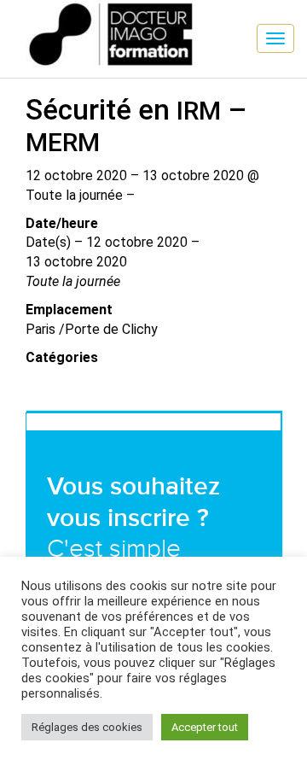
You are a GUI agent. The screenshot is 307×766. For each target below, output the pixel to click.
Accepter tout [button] (204, 727)
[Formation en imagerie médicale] (13, 13)
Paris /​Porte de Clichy (92, 329)
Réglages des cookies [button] (87, 727)
